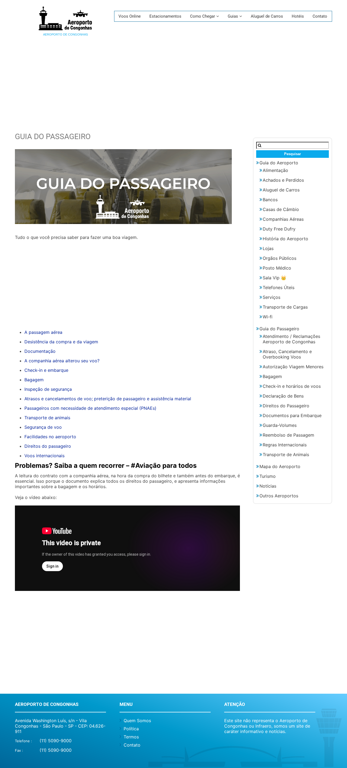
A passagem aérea (43, 332)
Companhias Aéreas (283, 219)
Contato (320, 16)
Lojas (268, 248)
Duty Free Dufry (279, 229)
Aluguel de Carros (267, 16)
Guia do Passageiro (279, 328)
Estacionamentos (165, 16)
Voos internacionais (44, 455)
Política (131, 728)
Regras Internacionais (285, 444)
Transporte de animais (47, 417)
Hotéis (298, 16)
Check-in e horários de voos (292, 386)
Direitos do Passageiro (286, 405)
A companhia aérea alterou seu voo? (61, 360)
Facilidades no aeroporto (50, 436)
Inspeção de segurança (48, 389)
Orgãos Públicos (279, 258)
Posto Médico (277, 268)
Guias (233, 16)
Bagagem (34, 379)
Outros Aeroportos (278, 495)
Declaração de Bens (283, 396)
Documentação (40, 351)
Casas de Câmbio (281, 209)
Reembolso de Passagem (288, 435)
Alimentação (275, 170)
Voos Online (129, 16)
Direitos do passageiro (47, 446)
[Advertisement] (173, 89)
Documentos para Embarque (292, 415)
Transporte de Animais (286, 454)
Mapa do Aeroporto (279, 466)
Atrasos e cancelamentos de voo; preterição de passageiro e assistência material (107, 398)
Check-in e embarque (46, 370)
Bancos (270, 199)
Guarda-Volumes (280, 425)
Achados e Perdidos (283, 180)
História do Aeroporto (285, 238)
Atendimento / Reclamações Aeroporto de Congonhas (291, 339)
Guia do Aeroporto (278, 162)
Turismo (267, 476)
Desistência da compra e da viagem (61, 341)
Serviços (271, 297)
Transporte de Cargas (285, 307)
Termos (131, 737)
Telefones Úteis (278, 287)
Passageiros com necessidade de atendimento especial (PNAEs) (90, 408)
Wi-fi (267, 316)
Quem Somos (137, 720)
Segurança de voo (43, 427)
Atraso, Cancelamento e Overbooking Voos (287, 354)
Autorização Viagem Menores (293, 366)
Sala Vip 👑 (274, 277)
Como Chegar (202, 16)
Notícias (267, 486)
